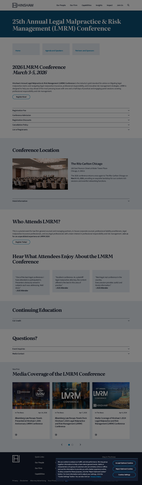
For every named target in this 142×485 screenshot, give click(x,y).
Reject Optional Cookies (124, 469)
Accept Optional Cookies (124, 463)
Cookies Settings (124, 475)
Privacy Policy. (96, 476)
